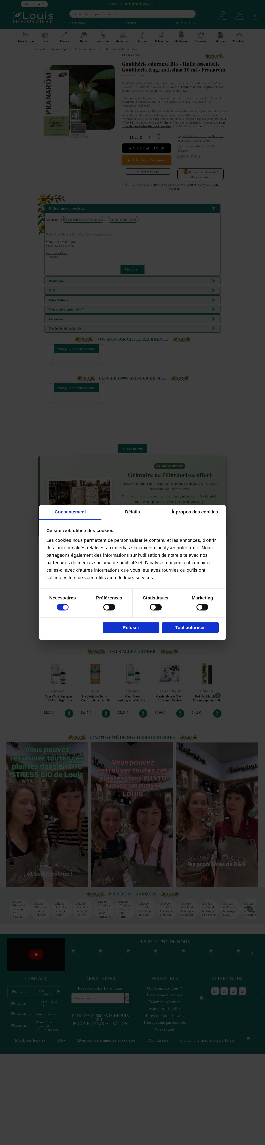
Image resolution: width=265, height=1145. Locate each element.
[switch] (109, 607)
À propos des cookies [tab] (194, 512)
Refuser (131, 627)
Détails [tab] (132, 512)
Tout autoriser (190, 627)
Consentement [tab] (70, 512)
